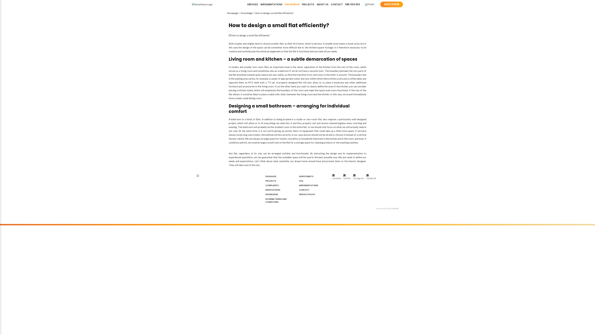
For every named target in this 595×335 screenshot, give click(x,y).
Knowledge (292, 4)
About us (322, 4)
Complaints (272, 185)
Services (252, 4)
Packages (270, 176)
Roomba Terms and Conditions (276, 200)
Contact (337, 4)
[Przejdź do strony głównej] (206, 4)
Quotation (391, 4)
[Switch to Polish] (370, 4)
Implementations (271, 4)
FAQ (301, 180)
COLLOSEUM (392, 208)
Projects (308, 4)
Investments (306, 176)
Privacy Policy (307, 194)
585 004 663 (352, 4)
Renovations (272, 189)
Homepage (232, 13)
